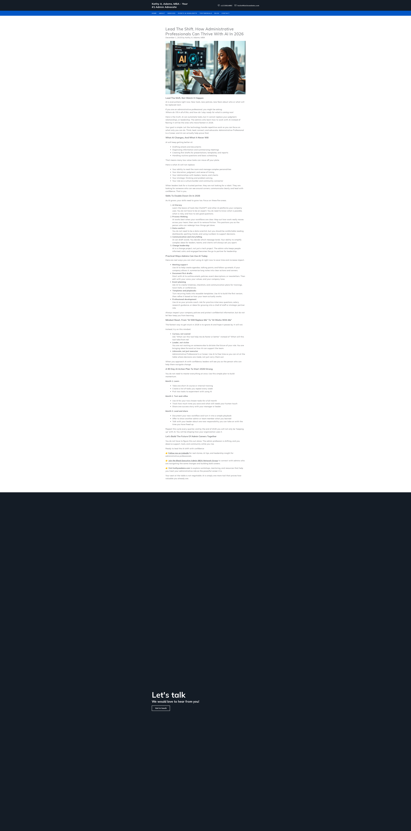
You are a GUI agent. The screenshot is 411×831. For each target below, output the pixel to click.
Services (171, 13)
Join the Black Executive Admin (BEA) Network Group (193, 460)
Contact (226, 13)
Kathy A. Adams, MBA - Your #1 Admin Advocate (170, 5)
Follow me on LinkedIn (178, 453)
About (162, 13)
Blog (216, 13)
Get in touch (161, 708)
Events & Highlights (187, 13)
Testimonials (206, 13)
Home (154, 13)
